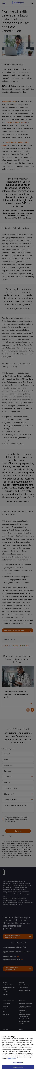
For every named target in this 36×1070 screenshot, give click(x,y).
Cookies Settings (18, 1062)
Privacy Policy (12, 1058)
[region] (18, 1050)
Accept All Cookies (18, 1067)
